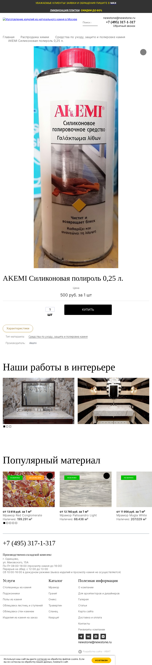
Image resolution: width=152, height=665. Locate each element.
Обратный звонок (124, 25)
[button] (4, 426)
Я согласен (101, 660)
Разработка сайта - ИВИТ (97, 651)
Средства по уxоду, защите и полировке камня (58, 336)
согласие (42, 659)
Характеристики (17, 328)
